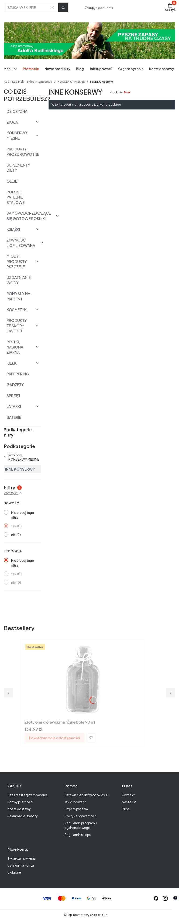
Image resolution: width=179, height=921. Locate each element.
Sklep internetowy (84, 915)
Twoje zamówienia (21, 858)
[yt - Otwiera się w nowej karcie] (175, 898)
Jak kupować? (75, 802)
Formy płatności (20, 802)
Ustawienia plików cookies (85, 795)
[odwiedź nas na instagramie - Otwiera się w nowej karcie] (165, 898)
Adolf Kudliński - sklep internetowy (28, 81)
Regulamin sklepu (78, 834)
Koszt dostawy (19, 809)
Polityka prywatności (81, 816)
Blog (125, 809)
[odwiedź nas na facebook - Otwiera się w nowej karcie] (156, 898)
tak (13, 526)
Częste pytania (76, 809)
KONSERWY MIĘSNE (71, 81)
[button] (63, 7)
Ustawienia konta (20, 865)
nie (13, 535)
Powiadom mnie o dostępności (54, 738)
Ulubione (14, 872)
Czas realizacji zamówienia (27, 795)
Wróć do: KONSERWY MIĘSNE (23, 457)
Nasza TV (129, 802)
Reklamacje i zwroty (22, 816)
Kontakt (128, 795)
